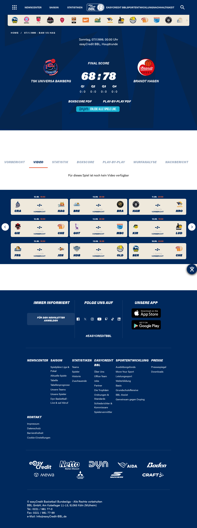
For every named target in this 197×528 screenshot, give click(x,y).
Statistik (60, 162)
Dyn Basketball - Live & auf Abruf (59, 400)
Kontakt (34, 417)
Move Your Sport (125, 371)
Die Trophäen (101, 390)
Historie (76, 376)
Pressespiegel (158, 367)
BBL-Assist (122, 394)
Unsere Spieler (58, 394)
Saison (54, 7)
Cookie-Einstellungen (38, 437)
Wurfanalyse (145, 162)
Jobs (96, 381)
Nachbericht (176, 162)
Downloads (157, 371)
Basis (119, 385)
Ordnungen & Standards (101, 396)
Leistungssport (124, 376)
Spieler (76, 371)
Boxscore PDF (80, 101)
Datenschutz (34, 428)
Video (38, 162)
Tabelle (54, 380)
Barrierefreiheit (35, 433)
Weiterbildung (123, 381)
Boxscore (85, 162)
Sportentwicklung (140, 7)
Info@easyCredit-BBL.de (51, 516)
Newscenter (33, 7)
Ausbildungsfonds (126, 367)
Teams (75, 367)
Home (14, 32)
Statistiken (74, 7)
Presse (157, 360)
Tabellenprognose (60, 385)
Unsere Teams (58, 389)
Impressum (33, 423)
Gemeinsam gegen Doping (130, 399)
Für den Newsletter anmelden (51, 319)
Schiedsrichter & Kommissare (103, 405)
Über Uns (99, 371)
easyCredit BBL (116, 7)
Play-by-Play (114, 162)
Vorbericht (14, 162)
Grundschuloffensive (127, 390)
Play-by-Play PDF (117, 101)
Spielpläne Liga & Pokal (59, 369)
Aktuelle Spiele (58, 375)
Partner (98, 385)
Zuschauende (79, 381)
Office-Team (100, 376)
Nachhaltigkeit (163, 7)
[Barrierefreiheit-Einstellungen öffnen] (192, 269)
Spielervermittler (103, 412)
